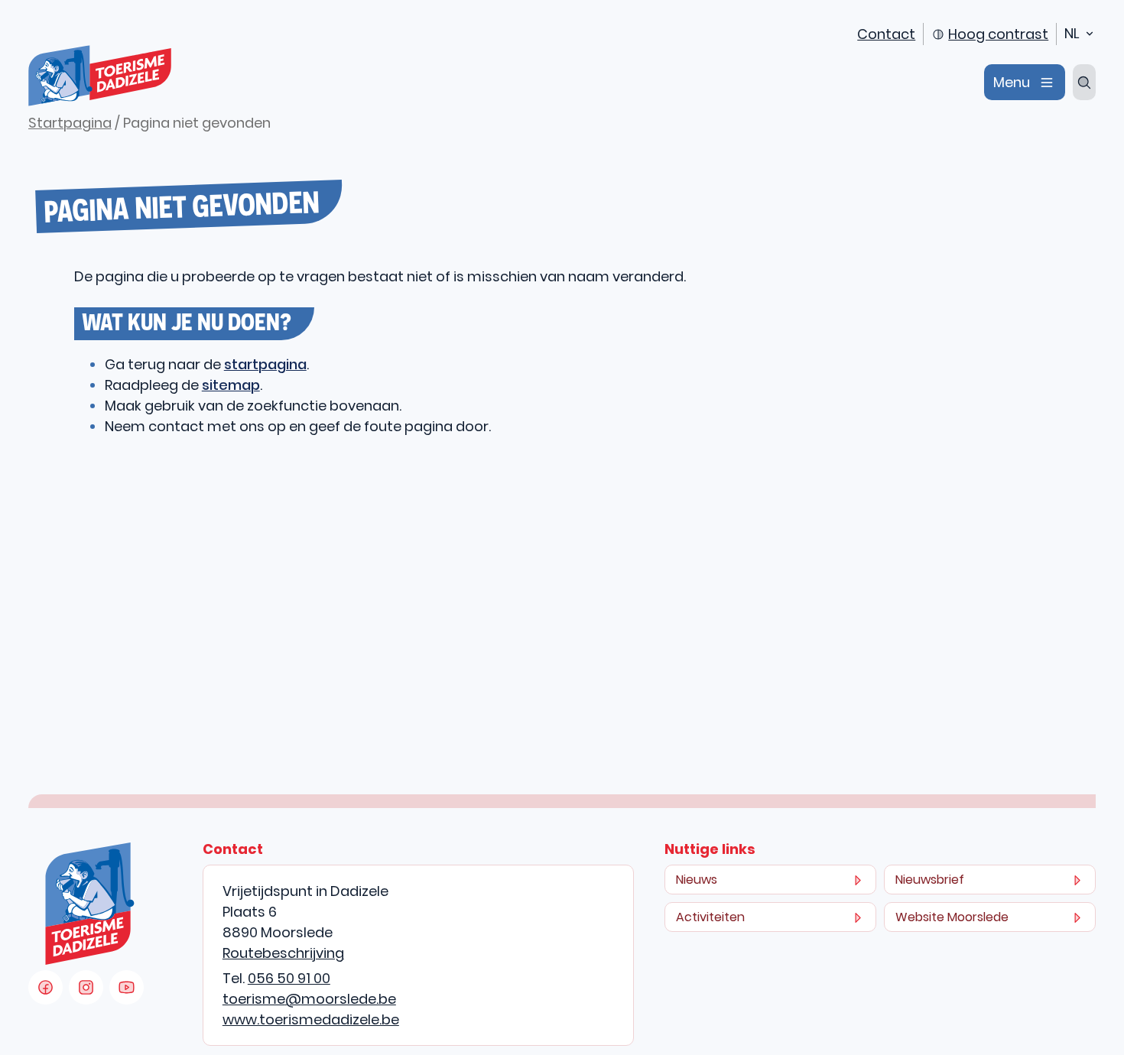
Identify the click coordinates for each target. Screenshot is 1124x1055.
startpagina (265, 364)
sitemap (231, 384)
